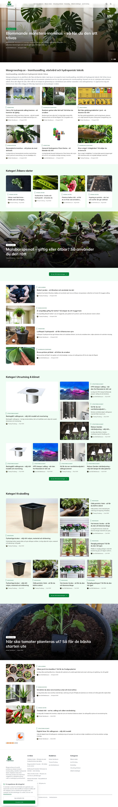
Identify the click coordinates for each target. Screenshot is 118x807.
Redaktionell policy (42, 797)
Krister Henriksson (10, 650)
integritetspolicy (7, 794)
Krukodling (67, 4)
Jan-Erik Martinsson (11, 47)
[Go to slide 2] (113, 59)
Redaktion (52, 756)
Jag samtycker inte (19, 798)
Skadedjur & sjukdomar (49, 107)
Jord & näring (85, 4)
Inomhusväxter (11, 29)
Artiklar (30, 756)
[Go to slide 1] (111, 59)
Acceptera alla (19, 802)
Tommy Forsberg (10, 258)
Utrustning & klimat (58, 4)
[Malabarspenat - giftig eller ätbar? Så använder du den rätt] (59, 239)
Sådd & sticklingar (76, 4)
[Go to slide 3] (115, 59)
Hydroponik (10, 107)
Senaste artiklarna (38, 4)
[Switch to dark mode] (110, 3)
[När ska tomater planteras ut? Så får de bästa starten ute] (59, 632)
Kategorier (74, 756)
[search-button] (106, 4)
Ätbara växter (48, 4)
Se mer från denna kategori (58, 274)
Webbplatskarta (53, 797)
